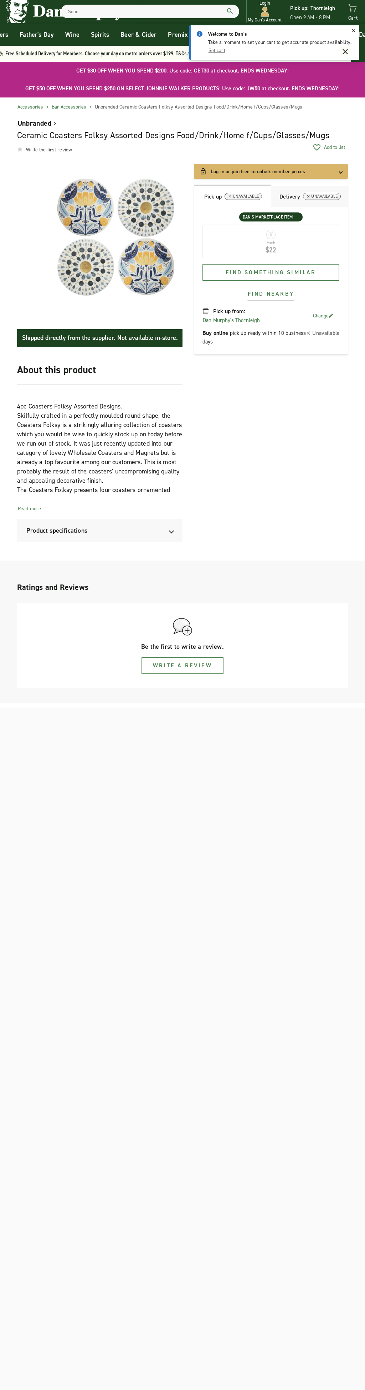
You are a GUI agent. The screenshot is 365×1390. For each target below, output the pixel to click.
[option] (115, 237)
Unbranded (34, 123)
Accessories (30, 107)
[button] (265, 11)
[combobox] (150, 11)
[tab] (232, 196)
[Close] (353, 31)
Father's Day (37, 34)
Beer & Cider (138, 34)
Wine (72, 34)
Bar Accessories (69, 107)
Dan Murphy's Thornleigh (231, 320)
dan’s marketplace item (268, 217)
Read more (29, 508)
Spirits (100, 34)
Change (321, 315)
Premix (178, 34)
